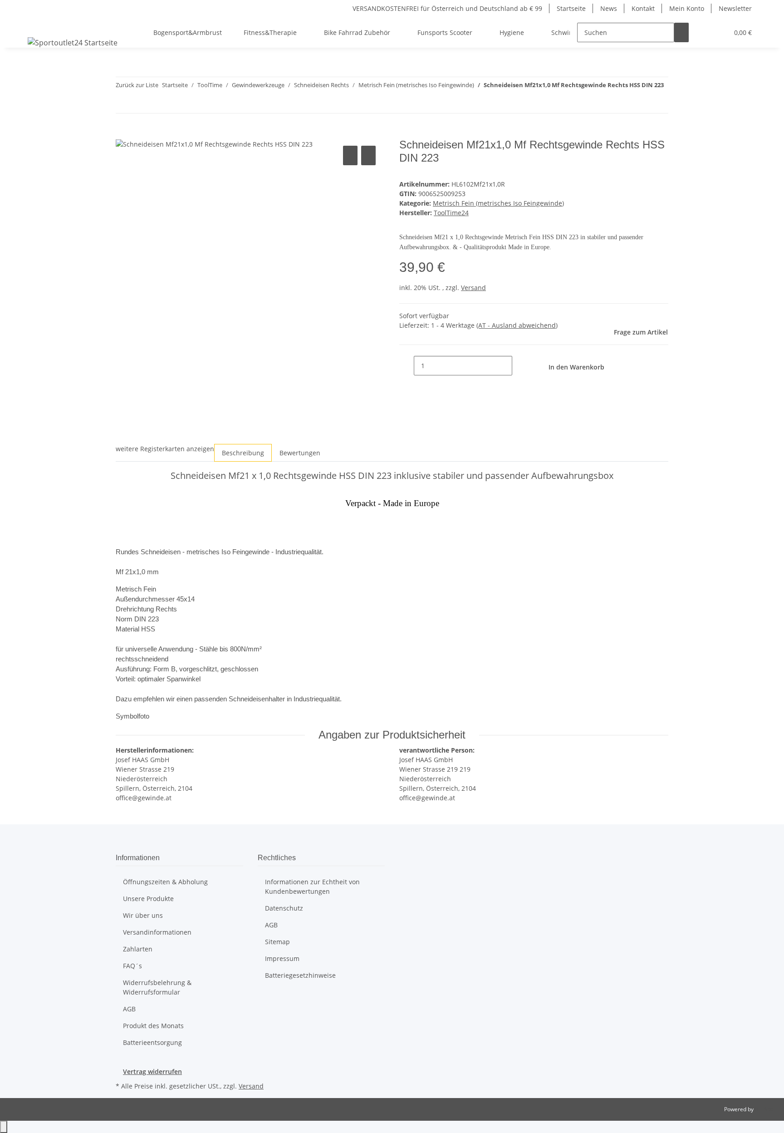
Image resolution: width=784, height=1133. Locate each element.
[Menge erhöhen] (519, 365)
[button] (703, 32)
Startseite (571, 8)
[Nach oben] (3, 1127)
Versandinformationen (157, 932)
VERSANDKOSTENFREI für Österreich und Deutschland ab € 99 (447, 8)
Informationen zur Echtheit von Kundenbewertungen (312, 886)
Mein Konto (686, 8)
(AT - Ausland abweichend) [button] (517, 325)
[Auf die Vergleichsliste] (350, 155)
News (608, 8)
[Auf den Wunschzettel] (368, 155)
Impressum (282, 958)
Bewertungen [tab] (299, 452)
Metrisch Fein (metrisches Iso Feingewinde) (498, 203)
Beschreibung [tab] (243, 452)
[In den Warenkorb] (123, 133)
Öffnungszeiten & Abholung (165, 881)
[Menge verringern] (406, 365)
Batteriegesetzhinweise (300, 975)
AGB (129, 1009)
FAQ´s (132, 965)
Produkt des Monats (153, 1025)
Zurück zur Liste (137, 85)
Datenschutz (284, 908)
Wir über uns (143, 915)
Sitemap (277, 941)
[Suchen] (681, 32)
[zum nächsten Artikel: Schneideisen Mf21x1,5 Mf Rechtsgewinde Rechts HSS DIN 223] (139, 103)
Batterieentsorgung (152, 1042)
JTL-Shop (766, 1109)
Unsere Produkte (148, 898)
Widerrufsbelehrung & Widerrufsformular (157, 987)
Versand (473, 287)
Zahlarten (137, 949)
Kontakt (643, 8)
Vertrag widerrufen (152, 1071)
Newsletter (735, 8)
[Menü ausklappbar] (36, 24)
